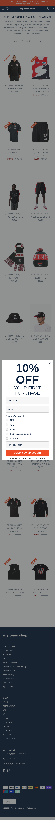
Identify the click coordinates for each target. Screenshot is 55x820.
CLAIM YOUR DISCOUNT (27, 453)
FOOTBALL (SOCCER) (21, 434)
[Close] (50, 363)
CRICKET (14, 439)
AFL (12, 425)
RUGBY (14, 429)
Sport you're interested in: (17, 416)
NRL (12, 420)
